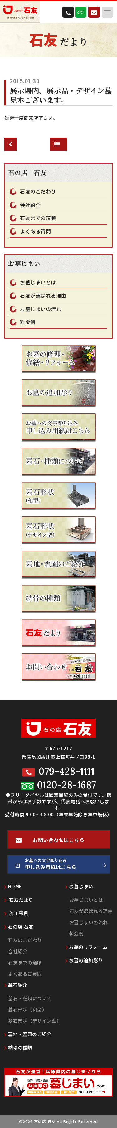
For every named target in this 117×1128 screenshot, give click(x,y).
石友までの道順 (38, 218)
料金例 (28, 322)
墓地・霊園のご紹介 (30, 1034)
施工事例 (18, 913)
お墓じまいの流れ (40, 309)
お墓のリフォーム (88, 947)
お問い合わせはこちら (58, 840)
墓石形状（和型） (27, 1009)
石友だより (20, 899)
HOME (15, 886)
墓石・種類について (30, 998)
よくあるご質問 (25, 973)
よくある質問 (35, 231)
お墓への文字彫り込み (50, 863)
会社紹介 (30, 204)
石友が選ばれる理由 (43, 295)
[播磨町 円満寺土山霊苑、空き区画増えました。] (10, 144)
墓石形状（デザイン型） (34, 1020)
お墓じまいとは (38, 282)
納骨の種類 (20, 1047)
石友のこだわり (38, 191)
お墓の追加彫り (86, 960)
